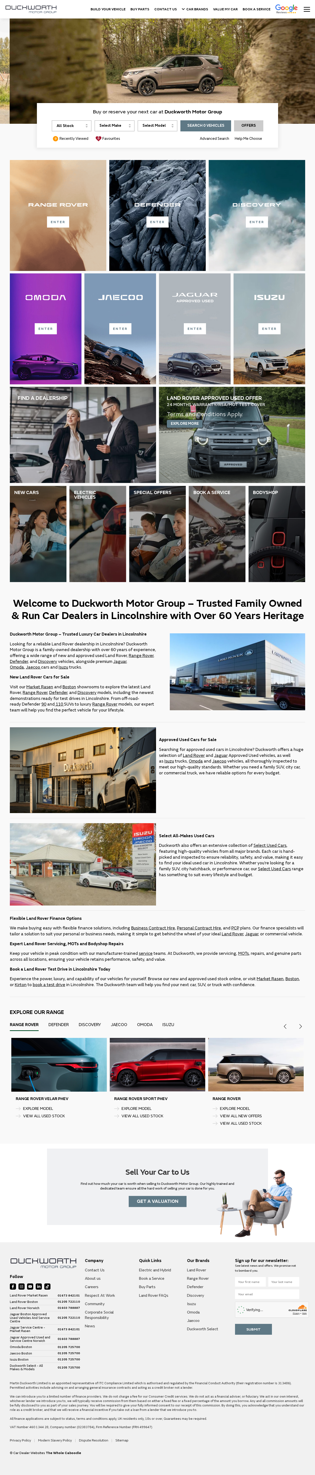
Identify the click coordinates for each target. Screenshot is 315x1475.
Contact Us (95, 1270)
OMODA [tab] (145, 1024)
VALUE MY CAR (225, 9)
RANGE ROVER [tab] (24, 1024)
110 (59, 704)
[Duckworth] (31, 9)
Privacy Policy (21, 1440)
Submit (253, 1329)
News (90, 1326)
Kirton (21, 984)
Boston (69, 687)
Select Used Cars (269, 845)
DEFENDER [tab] (58, 1024)
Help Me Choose (248, 139)
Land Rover (194, 755)
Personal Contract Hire (199, 928)
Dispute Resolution (94, 1440)
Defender (19, 661)
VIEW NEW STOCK (236, 1123)
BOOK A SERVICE (256, 9)
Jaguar (119, 661)
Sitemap (121, 1440)
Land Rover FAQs (153, 1295)
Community (95, 1303)
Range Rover (141, 655)
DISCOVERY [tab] (90, 1024)
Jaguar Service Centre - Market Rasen (27, 1329)
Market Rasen (39, 687)
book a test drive (49, 984)
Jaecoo (33, 667)
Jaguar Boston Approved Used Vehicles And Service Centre (30, 1318)
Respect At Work (100, 1295)
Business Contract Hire (153, 928)
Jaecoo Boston (21, 1353)
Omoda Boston (21, 1347)
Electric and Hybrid (155, 1270)
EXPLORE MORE (185, 423)
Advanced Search (214, 139)
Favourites (108, 138)
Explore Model (38, 1108)
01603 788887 (69, 1308)
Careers (91, 1286)
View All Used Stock (44, 1123)
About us (93, 1278)
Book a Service (151, 1278)
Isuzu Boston (19, 1359)
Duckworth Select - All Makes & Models (26, 1367)
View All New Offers (44, 1116)
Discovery (87, 692)
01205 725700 (69, 1347)
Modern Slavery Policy (55, 1440)
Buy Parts (147, 1286)
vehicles (56, 661)
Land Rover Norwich (24, 1308)
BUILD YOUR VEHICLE (108, 9)
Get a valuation (157, 1201)
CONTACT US (165, 9)
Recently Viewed (71, 138)
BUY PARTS (139, 9)
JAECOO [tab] (119, 1024)
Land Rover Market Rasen (29, 1295)
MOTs (243, 953)
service (146, 953)
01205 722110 (69, 1301)
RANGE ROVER (30, 1098)
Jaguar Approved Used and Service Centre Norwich (30, 1339)
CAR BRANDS (197, 9)
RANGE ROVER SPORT (234, 1098)
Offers (248, 125)
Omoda (17, 667)
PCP (235, 928)
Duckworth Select (202, 1329)
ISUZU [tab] (168, 1024)
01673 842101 (69, 1295)
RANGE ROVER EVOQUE (136, 1098)
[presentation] (285, 1026)
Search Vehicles (205, 125)
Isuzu (63, 667)
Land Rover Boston (24, 1302)
